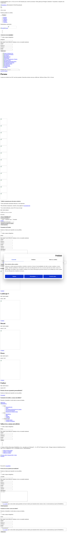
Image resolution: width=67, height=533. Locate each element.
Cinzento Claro (8, 219)
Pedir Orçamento (4, 224)
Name (2, 516)
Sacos (8, 55)
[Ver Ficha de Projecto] (10, 456)
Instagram (3, 39)
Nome (2, 43)
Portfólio (5, 20)
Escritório (10, 63)
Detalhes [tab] (33, 259)
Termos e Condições (7, 451)
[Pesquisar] (1, 6)
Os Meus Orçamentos (10, 421)
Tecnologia (11, 54)
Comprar (2, 290)
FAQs (7, 408)
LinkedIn (2, 476)
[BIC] (12, 28)
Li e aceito (5, 503)
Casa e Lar (11, 53)
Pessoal (8, 56)
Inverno (9, 60)
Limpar (2, 220)
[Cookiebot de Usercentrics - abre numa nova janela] (56, 256)
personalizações (27, 205)
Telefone (2, 246)
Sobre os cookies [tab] (53, 259)
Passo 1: (5, 216)
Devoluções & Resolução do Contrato (13, 409)
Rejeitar (14, 276)
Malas (8, 58)
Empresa (5, 18)
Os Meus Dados (9, 420)
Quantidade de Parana (5, 221)
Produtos (5, 17)
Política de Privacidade (8, 450)
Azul (3, 219)
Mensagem (3, 249)
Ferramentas (11, 62)
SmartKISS (8, 465)
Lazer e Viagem (14, 59)
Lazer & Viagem (4, 70)
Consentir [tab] (14, 259)
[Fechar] (1, 231)
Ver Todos (5, 67)
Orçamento (3, 395)
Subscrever (3, 402)
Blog (7, 415)
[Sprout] (6, 28)
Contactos (5, 22)
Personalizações (9, 407)
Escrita (8, 65)
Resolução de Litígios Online (12, 411)
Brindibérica (8, 414)
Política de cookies (7, 452)
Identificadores (13, 61)
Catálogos (5, 19)
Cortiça (8, 66)
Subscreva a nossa (7, 35)
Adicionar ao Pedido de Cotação (7, 223)
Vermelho (15, 219)
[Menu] (1, 15)
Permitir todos (52, 276)
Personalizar (33, 276)
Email (2, 48)
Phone (2, 235)
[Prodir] (2, 28)
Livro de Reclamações (10, 410)
